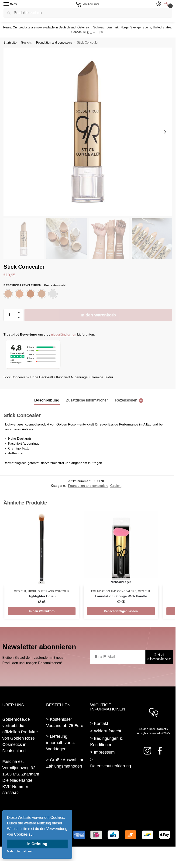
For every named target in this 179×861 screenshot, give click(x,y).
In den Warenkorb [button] (42, 611)
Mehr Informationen (20, 851)
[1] (8, 293)
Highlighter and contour (48, 591)
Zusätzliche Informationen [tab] (87, 400)
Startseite (10, 42)
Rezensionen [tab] (128, 400)
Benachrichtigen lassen (121, 611)
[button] (166, 4)
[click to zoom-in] (87, 132)
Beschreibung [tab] (46, 400)
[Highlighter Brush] (41, 548)
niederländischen (63, 334)
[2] (19, 293)
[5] (53, 293)
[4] (41, 293)
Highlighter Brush (42, 596)
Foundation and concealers (54, 42)
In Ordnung (37, 844)
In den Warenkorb (98, 315)
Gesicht (26, 42)
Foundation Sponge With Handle (121, 596)
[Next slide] (165, 132)
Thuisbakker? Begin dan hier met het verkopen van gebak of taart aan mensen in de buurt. (65, 789)
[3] (30, 293)
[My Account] (159, 4)
